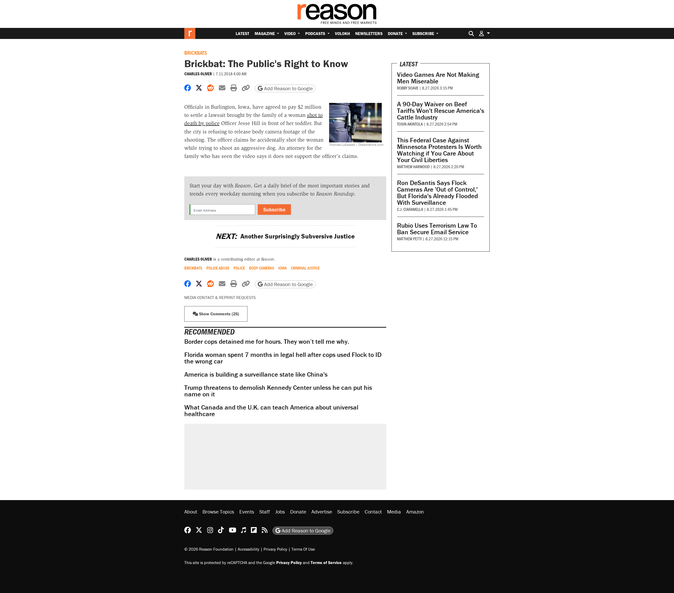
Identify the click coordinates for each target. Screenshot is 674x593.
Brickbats (195, 52)
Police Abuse (217, 268)
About (190, 511)
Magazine (265, 33)
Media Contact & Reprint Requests (220, 297)
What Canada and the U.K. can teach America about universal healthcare (271, 410)
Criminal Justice (305, 268)
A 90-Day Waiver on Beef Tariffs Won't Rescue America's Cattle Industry (440, 110)
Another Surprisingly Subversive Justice (285, 236)
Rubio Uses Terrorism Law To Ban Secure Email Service (437, 228)
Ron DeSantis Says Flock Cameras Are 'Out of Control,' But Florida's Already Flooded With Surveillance (437, 193)
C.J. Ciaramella (410, 209)
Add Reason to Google (288, 88)
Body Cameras (261, 268)
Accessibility (248, 549)
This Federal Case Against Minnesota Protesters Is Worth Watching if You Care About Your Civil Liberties (439, 150)
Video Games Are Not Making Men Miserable (438, 78)
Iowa (282, 268)
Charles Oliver (198, 73)
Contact (373, 511)
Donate (396, 33)
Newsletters (369, 33)
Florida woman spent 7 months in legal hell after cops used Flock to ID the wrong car (282, 358)
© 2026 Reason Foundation (209, 549)
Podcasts (315, 33)
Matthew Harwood (413, 166)
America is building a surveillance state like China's (256, 374)
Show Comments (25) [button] (218, 313)
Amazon (415, 511)
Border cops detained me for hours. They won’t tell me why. (266, 341)
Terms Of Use (303, 549)
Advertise (321, 511)
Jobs (280, 511)
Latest (242, 33)
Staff (264, 511)
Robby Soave (407, 88)
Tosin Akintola (410, 124)
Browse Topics (218, 511)
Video (290, 33)
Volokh (342, 33)
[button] (484, 33)
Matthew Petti (409, 238)
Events (246, 511)
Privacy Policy (275, 549)
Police (239, 268)
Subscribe (423, 33)
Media (394, 511)
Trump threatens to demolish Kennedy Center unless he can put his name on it (278, 390)
